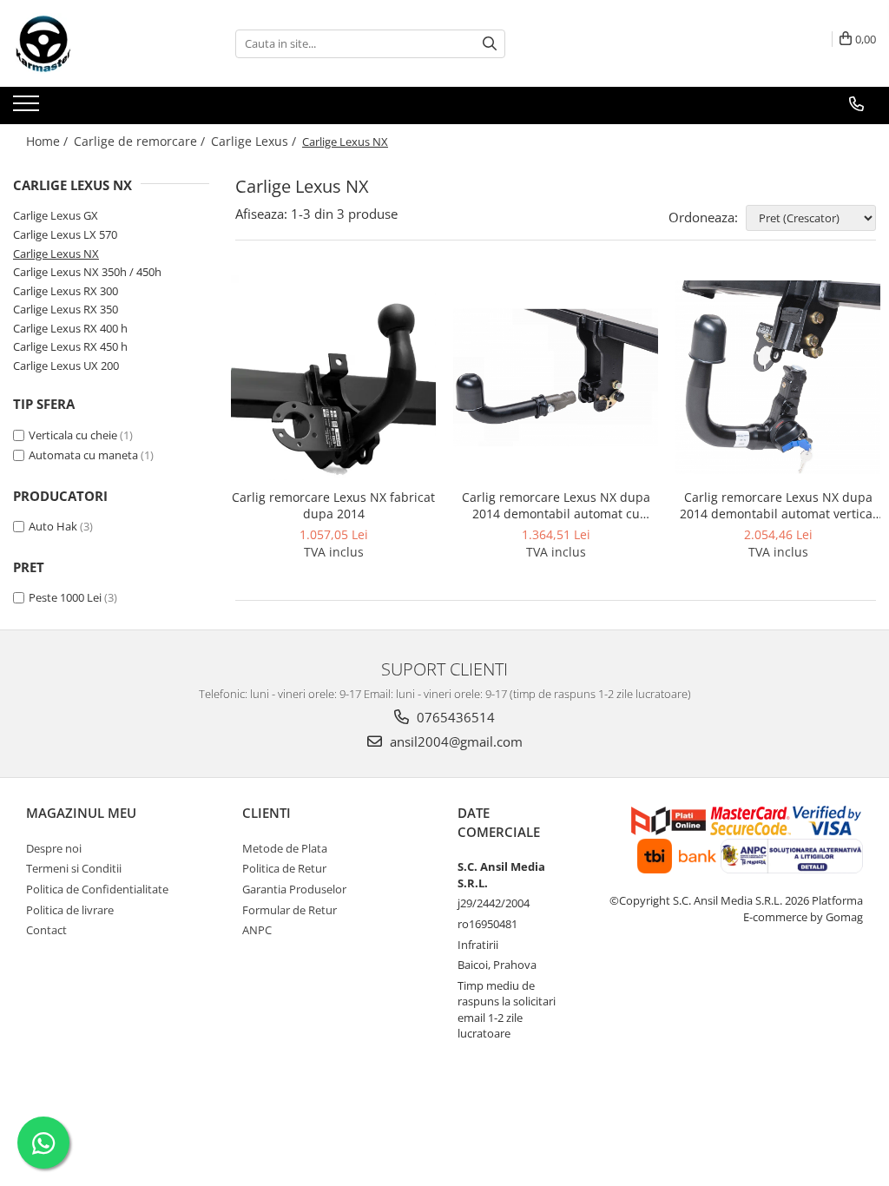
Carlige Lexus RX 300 (65, 291)
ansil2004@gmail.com (454, 741)
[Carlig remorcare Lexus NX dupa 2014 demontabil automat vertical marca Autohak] (777, 377)
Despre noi (54, 848)
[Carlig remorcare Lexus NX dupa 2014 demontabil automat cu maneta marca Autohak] (555, 377)
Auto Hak (53, 526)
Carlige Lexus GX (55, 215)
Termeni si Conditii (74, 868)
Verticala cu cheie (73, 435)
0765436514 (454, 717)
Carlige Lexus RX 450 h (70, 346)
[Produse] (28, 109)
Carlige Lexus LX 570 (65, 234)
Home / (48, 141)
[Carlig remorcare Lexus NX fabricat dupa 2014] (333, 377)
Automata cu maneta (83, 455)
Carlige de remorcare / (141, 141)
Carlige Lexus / (255, 141)
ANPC (257, 930)
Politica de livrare (70, 910)
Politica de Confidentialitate (97, 889)
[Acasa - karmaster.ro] (100, 43)
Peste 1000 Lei (65, 597)
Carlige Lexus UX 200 (66, 365)
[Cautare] (489, 44)
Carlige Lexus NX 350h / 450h (87, 272)
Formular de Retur (289, 910)
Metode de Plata (284, 848)
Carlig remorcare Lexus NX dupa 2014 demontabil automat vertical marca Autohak (778, 505)
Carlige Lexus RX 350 (65, 309)
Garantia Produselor (294, 889)
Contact (46, 930)
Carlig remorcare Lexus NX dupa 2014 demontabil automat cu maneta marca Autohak (556, 505)
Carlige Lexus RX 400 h (70, 328)
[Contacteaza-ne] (856, 104)
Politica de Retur (284, 868)
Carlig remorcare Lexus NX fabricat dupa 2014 (333, 505)
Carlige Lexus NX (56, 253)
